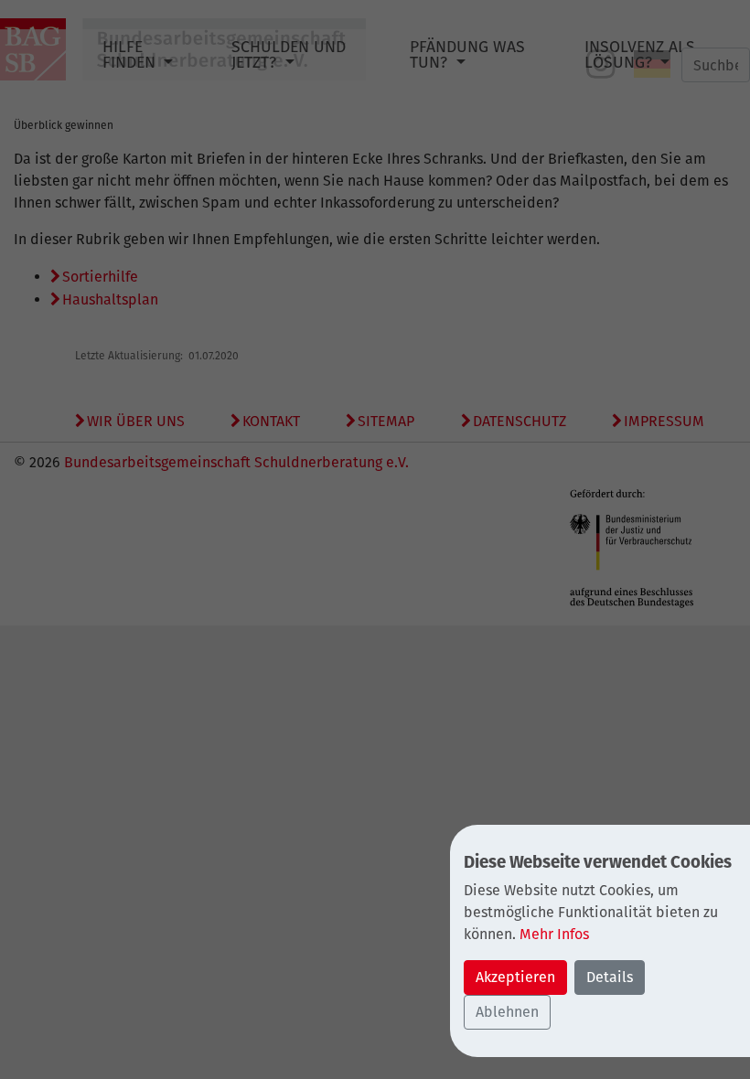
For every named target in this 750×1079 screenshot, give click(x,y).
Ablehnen (507, 1011)
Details (609, 977)
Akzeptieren (515, 977)
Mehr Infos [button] (554, 934)
